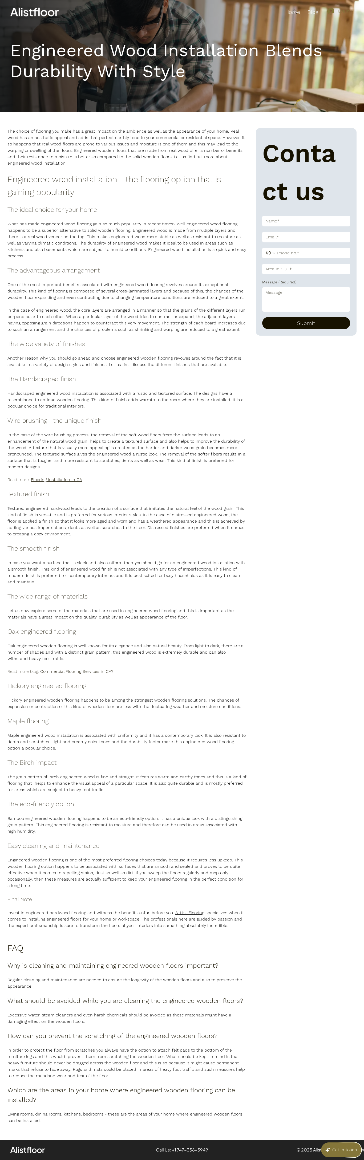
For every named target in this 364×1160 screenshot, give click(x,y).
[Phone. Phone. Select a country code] (270, 253)
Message (279, 282)
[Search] (295, 12)
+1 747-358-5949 (190, 1150)
